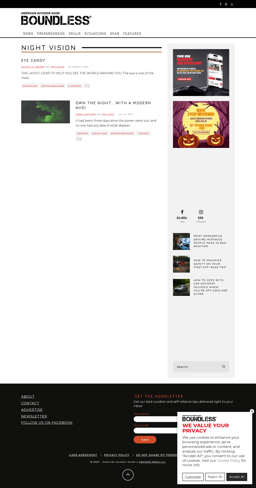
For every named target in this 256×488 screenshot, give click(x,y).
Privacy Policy (116, 455)
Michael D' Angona (32, 67)
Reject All (215, 477)
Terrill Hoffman (86, 114)
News (28, 33)
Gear (114, 33)
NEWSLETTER (34, 416)
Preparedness (51, 33)
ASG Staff (108, 114)
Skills (75, 33)
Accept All (237, 477)
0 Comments (74, 86)
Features (132, 33)
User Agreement (83, 455)
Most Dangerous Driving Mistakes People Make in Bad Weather (210, 241)
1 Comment (143, 133)
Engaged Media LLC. (152, 461)
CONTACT (30, 403)
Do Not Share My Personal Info (163, 455)
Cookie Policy (228, 460)
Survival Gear (30, 86)
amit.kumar (57, 67)
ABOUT (28, 397)
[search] (223, 366)
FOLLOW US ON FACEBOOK (47, 423)
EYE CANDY (33, 60)
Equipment (82, 133)
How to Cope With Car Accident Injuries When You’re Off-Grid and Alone (211, 286)
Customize (193, 477)
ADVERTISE (32, 410)
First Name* (141, 414)
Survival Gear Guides (52, 86)
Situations (95, 33)
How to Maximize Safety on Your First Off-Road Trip (210, 263)
